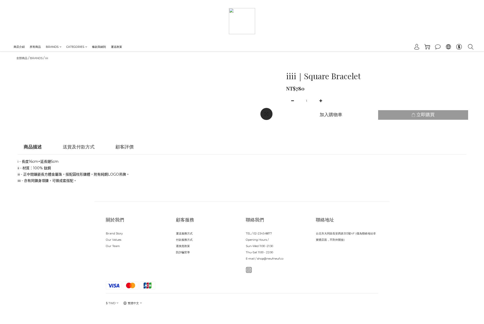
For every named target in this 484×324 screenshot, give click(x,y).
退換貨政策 (183, 246)
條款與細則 (99, 47)
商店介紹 (19, 47)
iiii (46, 58)
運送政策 (116, 47)
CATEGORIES (75, 47)
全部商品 (21, 58)
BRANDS (52, 47)
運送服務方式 (184, 233)
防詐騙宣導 (183, 252)
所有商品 (35, 47)
